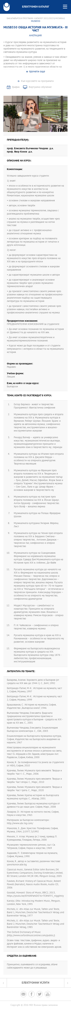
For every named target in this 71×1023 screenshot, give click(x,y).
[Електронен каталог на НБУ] (6, 7)
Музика (59, 18)
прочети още (37, 72)
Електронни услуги (35, 983)
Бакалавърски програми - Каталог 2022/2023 (30, 18)
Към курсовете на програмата (37, 81)
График (16, 87)
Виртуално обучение (40, 87)
